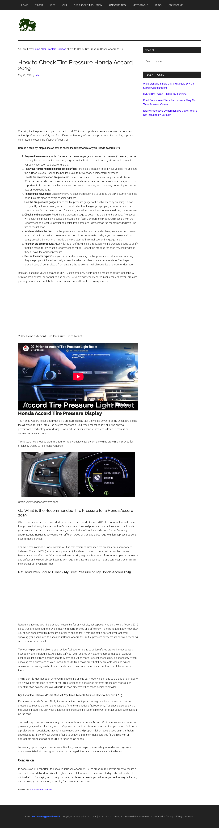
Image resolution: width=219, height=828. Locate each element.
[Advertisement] (78, 105)
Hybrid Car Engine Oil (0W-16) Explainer (165, 94)
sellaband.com (89, 816)
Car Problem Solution (41, 789)
